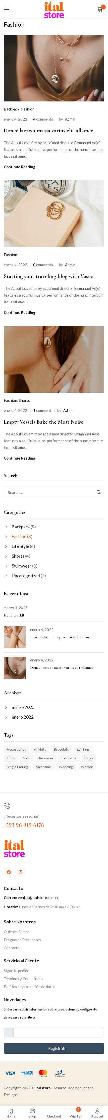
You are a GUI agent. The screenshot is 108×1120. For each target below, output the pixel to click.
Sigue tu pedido (16, 970)
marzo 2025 (23, 707)
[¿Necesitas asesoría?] (7, 806)
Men (26, 758)
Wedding (66, 767)
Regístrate (56, 1048)
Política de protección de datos (30, 986)
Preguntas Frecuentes (22, 939)
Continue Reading (19, 166)
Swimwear (21, 566)
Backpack (21, 526)
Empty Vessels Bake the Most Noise (43, 422)
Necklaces (45, 758)
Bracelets (61, 749)
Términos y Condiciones (23, 978)
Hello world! (14, 615)
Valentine (43, 767)
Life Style (20, 546)
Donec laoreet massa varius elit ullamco (62, 667)
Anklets (40, 749)
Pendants (69, 758)
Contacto (12, 947)
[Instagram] (20, 872)
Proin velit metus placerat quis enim (59, 637)
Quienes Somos (16, 931)
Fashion (19, 536)
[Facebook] (9, 872)
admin (70, 119)
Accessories (16, 749)
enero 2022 (23, 717)
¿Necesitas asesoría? (21, 816)
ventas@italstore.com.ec (38, 897)
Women (87, 767)
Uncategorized (26, 575)
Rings (88, 758)
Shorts (18, 556)
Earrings (83, 749)
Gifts (11, 758)
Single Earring (17, 767)
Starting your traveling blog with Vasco (48, 276)
